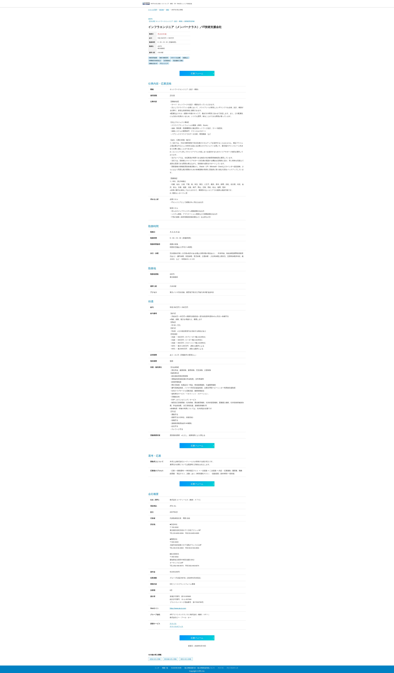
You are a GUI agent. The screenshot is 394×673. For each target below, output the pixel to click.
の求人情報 (155, 659)
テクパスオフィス (176, 626)
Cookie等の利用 (176, 668)
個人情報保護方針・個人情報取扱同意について (199, 668)
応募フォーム (197, 73)
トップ (157, 668)
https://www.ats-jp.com (178, 608)
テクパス (173, 623)
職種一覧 (165, 668)
